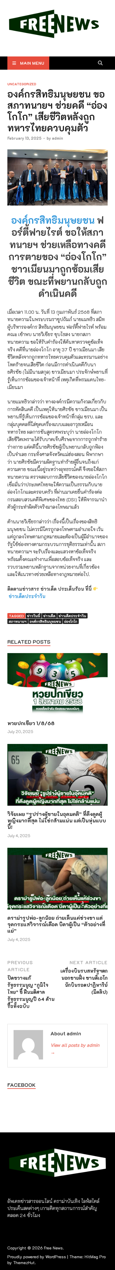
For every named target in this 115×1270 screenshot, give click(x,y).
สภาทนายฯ (18, 621)
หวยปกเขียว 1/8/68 (31, 723)
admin (57, 138)
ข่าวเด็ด (49, 615)
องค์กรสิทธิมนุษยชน (54, 220)
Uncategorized (21, 84)
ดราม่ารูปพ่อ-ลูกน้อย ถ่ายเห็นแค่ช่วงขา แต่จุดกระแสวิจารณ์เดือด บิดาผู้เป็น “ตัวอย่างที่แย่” (56, 924)
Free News (53, 1248)
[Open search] (100, 63)
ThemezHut (24, 1262)
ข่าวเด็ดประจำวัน (27, 596)
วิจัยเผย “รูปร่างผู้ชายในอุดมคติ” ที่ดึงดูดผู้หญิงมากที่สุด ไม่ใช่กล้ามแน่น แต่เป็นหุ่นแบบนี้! (56, 820)
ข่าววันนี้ (33, 615)
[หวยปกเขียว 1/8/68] (57, 685)
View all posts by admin (74, 1048)
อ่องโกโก (70, 621)
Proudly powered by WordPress (36, 1256)
